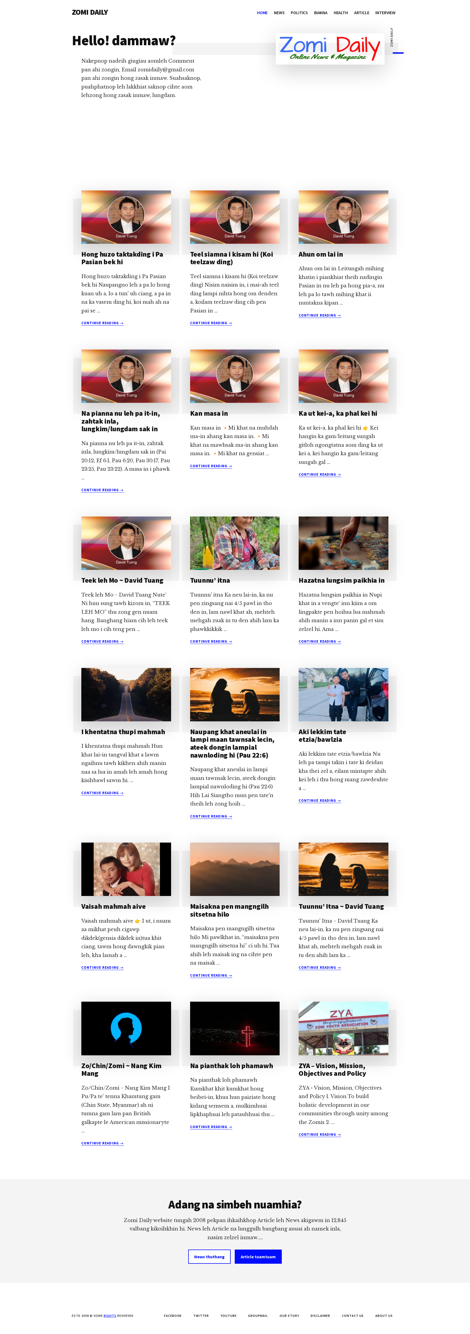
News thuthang (209, 1256)
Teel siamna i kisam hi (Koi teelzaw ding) (231, 258)
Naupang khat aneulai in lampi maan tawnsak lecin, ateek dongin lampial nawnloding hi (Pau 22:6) (232, 743)
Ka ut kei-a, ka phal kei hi (338, 413)
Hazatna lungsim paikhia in (341, 580)
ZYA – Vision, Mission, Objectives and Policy (332, 1069)
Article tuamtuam (258, 1256)
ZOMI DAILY (90, 12)
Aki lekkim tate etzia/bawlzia (322, 735)
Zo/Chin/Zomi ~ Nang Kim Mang (121, 1069)
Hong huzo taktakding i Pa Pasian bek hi (122, 258)
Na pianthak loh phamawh (231, 1065)
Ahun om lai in (321, 254)
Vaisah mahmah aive (113, 906)
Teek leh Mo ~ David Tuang (122, 580)
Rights (110, 1316)
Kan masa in (209, 413)
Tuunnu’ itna (210, 580)
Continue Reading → (102, 323)
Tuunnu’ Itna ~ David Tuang (341, 906)
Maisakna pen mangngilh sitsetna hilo (229, 910)
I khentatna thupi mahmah (123, 731)
